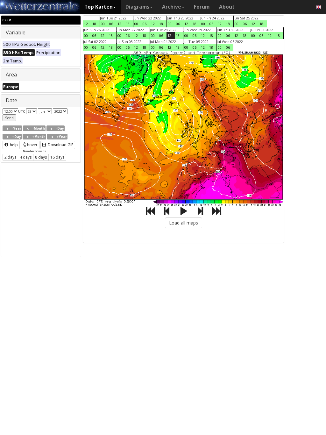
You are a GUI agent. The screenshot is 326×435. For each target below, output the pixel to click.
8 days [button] (41, 157)
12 (86, 23)
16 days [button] (57, 157)
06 (111, 23)
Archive (171, 7)
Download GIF (60, 144)
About (227, 7)
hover (32, 144)
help (13, 144)
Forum (201, 7)
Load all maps (183, 223)
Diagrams (137, 7)
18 (94, 23)
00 (103, 23)
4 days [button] (26, 157)
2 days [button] (10, 157)
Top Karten (98, 7)
